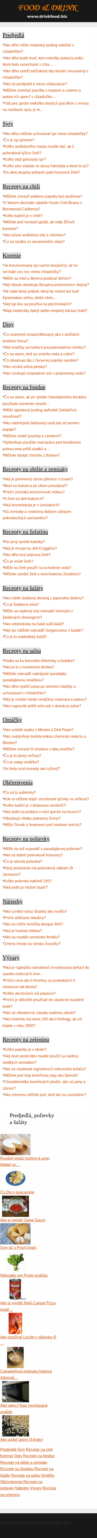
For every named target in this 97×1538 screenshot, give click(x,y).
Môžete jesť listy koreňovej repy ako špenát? (41, 1075)
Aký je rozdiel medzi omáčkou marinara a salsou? (45, 699)
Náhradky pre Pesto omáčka (24, 1275)
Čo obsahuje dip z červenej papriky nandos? (41, 360)
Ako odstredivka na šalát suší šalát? (34, 624)
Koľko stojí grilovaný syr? (25, 159)
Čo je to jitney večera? (22, 756)
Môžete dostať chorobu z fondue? (32, 455)
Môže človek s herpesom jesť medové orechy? (42, 825)
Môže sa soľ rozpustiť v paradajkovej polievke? (43, 849)
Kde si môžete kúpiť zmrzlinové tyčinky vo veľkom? (46, 799)
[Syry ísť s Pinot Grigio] (15, 1226)
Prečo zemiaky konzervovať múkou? (34, 492)
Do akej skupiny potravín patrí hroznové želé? (42, 172)
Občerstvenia (18, 782)
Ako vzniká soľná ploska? (25, 367)
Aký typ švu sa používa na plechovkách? (38, 304)
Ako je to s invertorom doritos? (29, 667)
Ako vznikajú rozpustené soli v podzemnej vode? (44, 373)
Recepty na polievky (26, 839)
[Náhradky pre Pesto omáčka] (15, 1254)
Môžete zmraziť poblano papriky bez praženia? (43, 196)
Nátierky (13, 901)
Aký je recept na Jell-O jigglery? (30, 548)
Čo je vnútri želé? (18, 561)
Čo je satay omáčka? (21, 762)
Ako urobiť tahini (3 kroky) (21, 1440)
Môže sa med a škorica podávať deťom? (37, 278)
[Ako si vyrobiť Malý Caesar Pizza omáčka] (15, 1282)
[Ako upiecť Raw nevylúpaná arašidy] (15, 1384)
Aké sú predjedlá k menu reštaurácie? (35, 84)
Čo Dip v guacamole (17, 1192)
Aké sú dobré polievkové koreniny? (33, 855)
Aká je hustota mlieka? (23, 931)
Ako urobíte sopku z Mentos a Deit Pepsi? (39, 730)
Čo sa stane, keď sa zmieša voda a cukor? (39, 354)
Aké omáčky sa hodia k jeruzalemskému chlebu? (44, 347)
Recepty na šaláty (23, 588)
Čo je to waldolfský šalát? (25, 637)
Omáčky (12, 720)
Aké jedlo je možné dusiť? (26, 887)
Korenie (12, 255)
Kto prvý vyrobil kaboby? (24, 542)
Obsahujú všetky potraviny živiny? (32, 818)
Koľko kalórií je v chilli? (23, 216)
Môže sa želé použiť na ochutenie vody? (37, 568)
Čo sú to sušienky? (20, 792)
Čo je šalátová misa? (21, 604)
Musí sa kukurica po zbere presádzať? (36, 486)
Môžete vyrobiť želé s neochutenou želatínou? (42, 574)
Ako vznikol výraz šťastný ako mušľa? (35, 911)
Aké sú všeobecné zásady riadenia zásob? (40, 1013)
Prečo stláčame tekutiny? (25, 918)
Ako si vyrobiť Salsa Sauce (22, 1220)
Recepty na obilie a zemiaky (35, 469)
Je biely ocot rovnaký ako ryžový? (32, 769)
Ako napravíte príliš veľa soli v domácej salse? (42, 706)
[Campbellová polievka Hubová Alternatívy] (15, 1350)
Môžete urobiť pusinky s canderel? (32, 436)
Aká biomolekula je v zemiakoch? (32, 505)
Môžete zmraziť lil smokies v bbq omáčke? (39, 749)
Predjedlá (13, 35)
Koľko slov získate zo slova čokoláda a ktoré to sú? (46, 166)
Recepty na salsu (22, 651)
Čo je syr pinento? (19, 140)
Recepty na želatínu (25, 532)
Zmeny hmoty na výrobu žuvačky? (32, 944)
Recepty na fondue (24, 387)
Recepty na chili (21, 186)
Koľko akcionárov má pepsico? (30, 993)
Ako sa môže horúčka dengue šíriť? (33, 924)
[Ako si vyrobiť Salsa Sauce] (15, 1199)
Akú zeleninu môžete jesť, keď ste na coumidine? (45, 1095)
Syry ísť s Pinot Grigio (18, 1248)
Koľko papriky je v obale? (25, 1049)
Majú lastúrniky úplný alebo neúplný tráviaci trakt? (45, 311)
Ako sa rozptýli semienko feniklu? (32, 937)
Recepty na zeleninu (26, 1039)
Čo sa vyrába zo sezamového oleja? (34, 242)
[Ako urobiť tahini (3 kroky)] (15, 1418)
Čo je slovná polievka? (23, 861)
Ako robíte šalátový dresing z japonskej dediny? (44, 598)
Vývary (11, 957)
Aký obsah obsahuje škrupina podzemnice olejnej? (46, 285)
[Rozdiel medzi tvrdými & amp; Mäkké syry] (15, 1137)
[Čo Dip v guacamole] (15, 1171)
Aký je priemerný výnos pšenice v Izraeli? (38, 479)
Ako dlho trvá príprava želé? (27, 555)
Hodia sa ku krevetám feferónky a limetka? (39, 661)
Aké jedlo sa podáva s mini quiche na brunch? (42, 812)
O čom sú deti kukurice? (24, 499)
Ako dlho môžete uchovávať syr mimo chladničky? (46, 134)
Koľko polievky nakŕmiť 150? (28, 881)
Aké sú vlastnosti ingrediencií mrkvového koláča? (45, 1069)
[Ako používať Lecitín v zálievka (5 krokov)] (15, 1316)
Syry (8, 124)
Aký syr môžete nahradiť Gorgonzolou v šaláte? (43, 630)
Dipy (8, 324)
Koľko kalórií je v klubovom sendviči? (35, 805)
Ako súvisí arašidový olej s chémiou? (35, 235)
